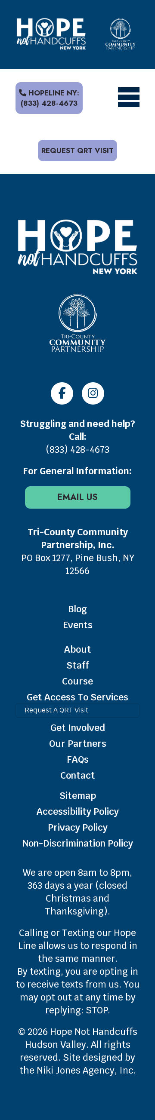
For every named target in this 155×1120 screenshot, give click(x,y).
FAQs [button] (78, 759)
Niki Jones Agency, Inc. (86, 1070)
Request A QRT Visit (56, 710)
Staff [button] (77, 665)
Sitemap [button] (77, 795)
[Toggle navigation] (129, 98)
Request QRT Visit (77, 150)
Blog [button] (77, 609)
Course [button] (77, 681)
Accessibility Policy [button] (78, 811)
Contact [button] (77, 775)
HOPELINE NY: (50, 98)
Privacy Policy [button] (78, 827)
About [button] (77, 649)
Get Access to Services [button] (77, 697)
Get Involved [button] (77, 727)
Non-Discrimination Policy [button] (77, 843)
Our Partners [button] (77, 743)
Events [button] (78, 625)
